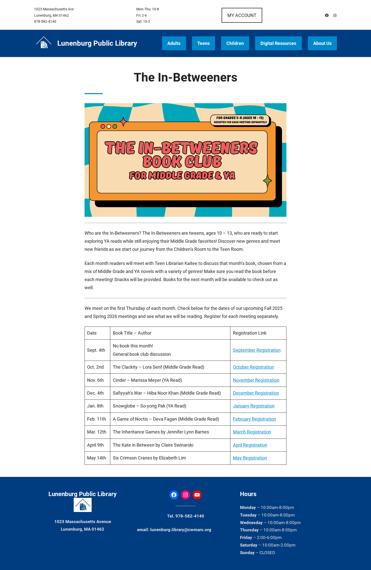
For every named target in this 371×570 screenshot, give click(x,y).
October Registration (253, 367)
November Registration (256, 380)
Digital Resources (278, 43)
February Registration (254, 419)
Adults (173, 43)
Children (235, 43)
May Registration (250, 457)
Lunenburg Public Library (97, 43)
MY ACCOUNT (241, 15)
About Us (322, 43)
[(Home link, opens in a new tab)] (43, 43)
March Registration (252, 432)
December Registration (256, 393)
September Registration (257, 350)
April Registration (250, 445)
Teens (203, 43)
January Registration (254, 406)
